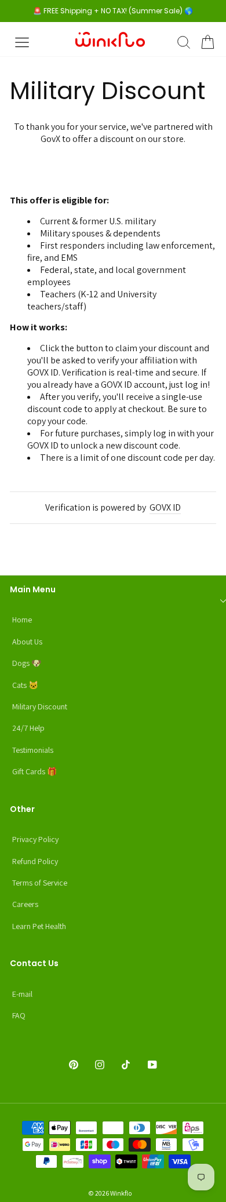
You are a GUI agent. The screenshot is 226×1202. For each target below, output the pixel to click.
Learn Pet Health (39, 926)
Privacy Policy (35, 839)
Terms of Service (39, 882)
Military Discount (39, 706)
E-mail (22, 994)
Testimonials (32, 750)
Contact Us (34, 963)
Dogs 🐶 (26, 663)
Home (22, 619)
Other (22, 809)
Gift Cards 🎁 (34, 771)
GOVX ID (165, 507)
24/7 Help (28, 728)
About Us (27, 641)
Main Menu (33, 589)
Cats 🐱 (25, 685)
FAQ (18, 1015)
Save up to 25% (113, 172)
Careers (25, 904)
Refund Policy (35, 861)
